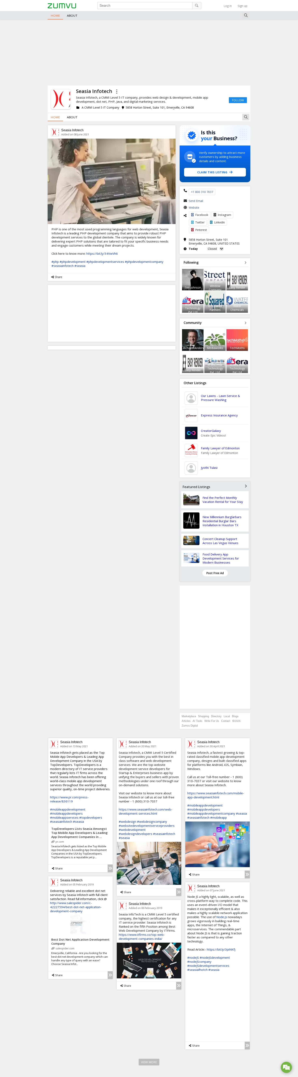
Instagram (224, 215)
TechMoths (237, 348)
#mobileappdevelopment (67, 809)
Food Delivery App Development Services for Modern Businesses (221, 558)
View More (149, 1062)
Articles (186, 721)
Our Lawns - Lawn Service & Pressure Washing (220, 398)
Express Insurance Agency (219, 415)
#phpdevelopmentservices (105, 262)
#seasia (79, 266)
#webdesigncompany (152, 821)
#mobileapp (218, 817)
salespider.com (65, 948)
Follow (238, 100)
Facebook (201, 215)
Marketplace (189, 716)
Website (194, 207)
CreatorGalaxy (211, 431)
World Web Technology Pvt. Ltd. (215, 368)
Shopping (203, 716)
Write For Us (211, 721)
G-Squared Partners (215, 308)
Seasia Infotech (72, 130)
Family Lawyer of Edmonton (220, 448)
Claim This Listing (212, 172)
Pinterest (201, 230)
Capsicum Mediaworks (215, 346)
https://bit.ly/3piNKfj (221, 949)
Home (55, 15)
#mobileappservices (64, 817)
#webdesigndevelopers (135, 834)
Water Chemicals (237, 308)
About (72, 15)
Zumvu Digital (190, 725)
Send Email (196, 201)
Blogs (235, 716)
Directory (216, 716)
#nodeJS (193, 957)
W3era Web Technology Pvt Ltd (192, 308)
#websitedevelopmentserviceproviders (147, 826)
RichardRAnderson (195, 348)
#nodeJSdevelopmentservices (208, 966)
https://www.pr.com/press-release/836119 (69, 799)
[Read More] (110, 868)
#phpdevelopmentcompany (144, 262)
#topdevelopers (90, 817)
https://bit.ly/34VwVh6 (102, 253)
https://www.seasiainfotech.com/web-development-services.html (145, 811)
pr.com (60, 841)
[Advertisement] (149, 52)
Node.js (221, 917)
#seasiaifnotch (197, 970)
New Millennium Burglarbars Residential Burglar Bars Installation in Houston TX (222, 521)
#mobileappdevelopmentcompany (211, 813)
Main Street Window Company (215, 286)
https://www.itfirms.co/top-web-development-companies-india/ (142, 937)
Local (227, 716)
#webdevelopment (132, 830)
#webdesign (127, 821)
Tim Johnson (192, 287)
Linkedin (219, 222)
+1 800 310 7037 (202, 192)
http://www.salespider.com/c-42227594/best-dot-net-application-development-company (76, 907)
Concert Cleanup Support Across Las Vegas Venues (220, 541)
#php (55, 262)
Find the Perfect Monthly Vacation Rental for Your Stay (223, 500)
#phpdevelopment (73, 262)
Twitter (200, 222)
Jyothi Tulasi (209, 468)
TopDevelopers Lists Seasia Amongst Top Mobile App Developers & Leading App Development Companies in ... (79, 833)
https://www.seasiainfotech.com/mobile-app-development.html (215, 795)
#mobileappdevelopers (66, 813)
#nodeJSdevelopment (215, 957)
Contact (225, 721)
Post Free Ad (215, 573)
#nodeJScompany (199, 961)
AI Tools (197, 721)
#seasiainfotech (62, 266)
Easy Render (237, 287)
